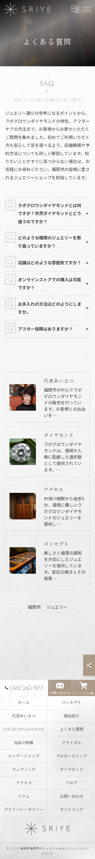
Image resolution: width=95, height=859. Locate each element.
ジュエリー (56, 607)
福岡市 (34, 607)
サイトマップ (71, 809)
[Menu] (87, 9)
